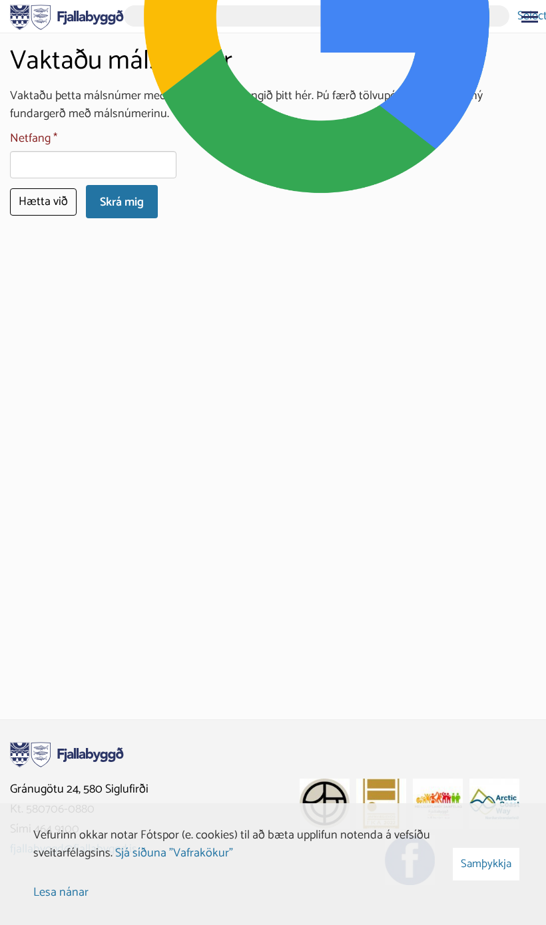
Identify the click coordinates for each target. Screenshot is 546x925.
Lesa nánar (61, 892)
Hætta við (43, 202)
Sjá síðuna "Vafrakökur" (174, 853)
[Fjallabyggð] (67, 16)
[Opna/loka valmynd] (529, 16)
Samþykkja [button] (486, 863)
